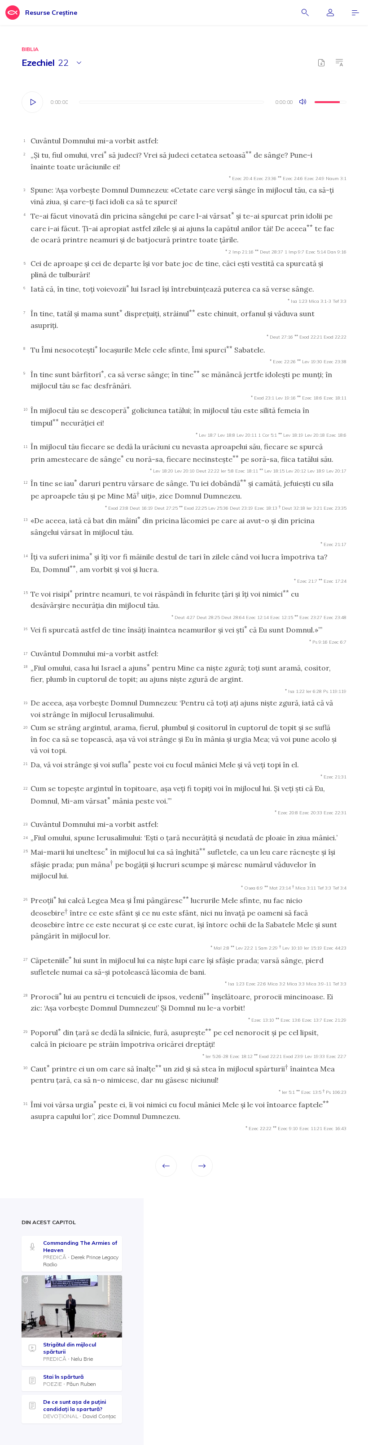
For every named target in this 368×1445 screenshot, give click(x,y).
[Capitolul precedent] (166, 1166)
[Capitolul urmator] (202, 1166)
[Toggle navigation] (355, 12)
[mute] (303, 102)
